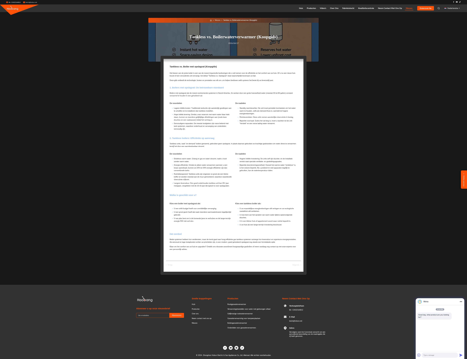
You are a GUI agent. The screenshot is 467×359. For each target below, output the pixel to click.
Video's (323, 8)
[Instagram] (236, 348)
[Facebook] (454, 2)
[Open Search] (438, 8)
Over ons (334, 8)
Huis (301, 8)
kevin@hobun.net (31, 2)
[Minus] (460, 301)
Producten (311, 8)
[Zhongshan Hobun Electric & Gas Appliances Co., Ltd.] (12, 8)
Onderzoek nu (425, 8)
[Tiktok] (460, 2)
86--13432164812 (296, 310)
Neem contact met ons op (390, 8)
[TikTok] (242, 348)
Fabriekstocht (348, 8)
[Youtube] (457, 2)
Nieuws (409, 8)
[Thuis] (211, 20)
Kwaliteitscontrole (366, 8)
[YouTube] (231, 348)
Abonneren (176, 315)
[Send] (461, 355)
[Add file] (419, 355)
